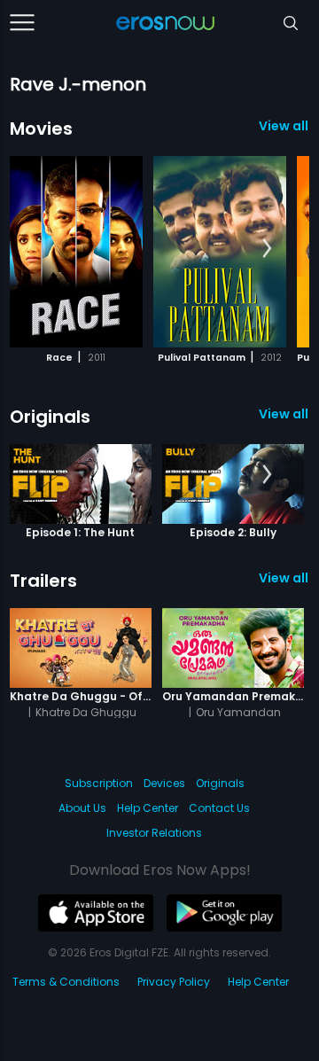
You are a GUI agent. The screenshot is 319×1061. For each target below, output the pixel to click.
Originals (50, 416)
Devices (164, 783)
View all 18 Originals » (284, 414)
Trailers (43, 580)
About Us (82, 807)
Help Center (147, 807)
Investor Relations (154, 832)
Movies (41, 128)
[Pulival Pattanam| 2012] (219, 251)
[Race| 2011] (76, 251)
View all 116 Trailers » (284, 578)
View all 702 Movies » (284, 126)
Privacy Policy (173, 981)
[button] (267, 249)
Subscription (99, 783)
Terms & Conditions (66, 981)
